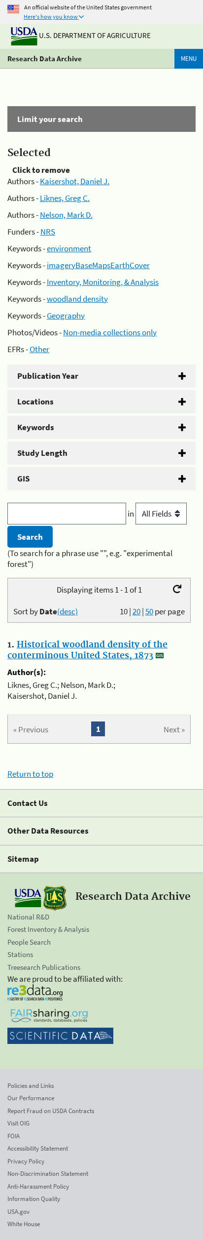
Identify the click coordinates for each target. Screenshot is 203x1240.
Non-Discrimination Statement (47, 1173)
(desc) (67, 611)
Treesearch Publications (43, 967)
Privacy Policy (25, 1161)
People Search (29, 942)
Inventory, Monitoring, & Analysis (103, 282)
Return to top (30, 773)
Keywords (35, 427)
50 (149, 611)
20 (136, 611)
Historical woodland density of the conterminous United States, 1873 (87, 650)
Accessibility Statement (37, 1148)
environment (69, 248)
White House (23, 1224)
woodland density (77, 298)
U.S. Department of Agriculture (94, 35)
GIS (23, 478)
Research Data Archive (44, 58)
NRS (47, 231)
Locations (35, 401)
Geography (66, 315)
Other (39, 349)
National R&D (28, 916)
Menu (189, 58)
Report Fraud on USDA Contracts (50, 1111)
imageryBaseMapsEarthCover (98, 265)
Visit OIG (18, 1123)
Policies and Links (30, 1085)
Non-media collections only (110, 332)
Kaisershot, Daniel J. (74, 181)
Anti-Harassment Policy (38, 1186)
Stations (20, 954)
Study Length (42, 452)
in (131, 513)
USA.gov (18, 1211)
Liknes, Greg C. (65, 198)
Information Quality (33, 1199)
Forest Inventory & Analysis (48, 929)
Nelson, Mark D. (66, 214)
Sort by (45, 611)
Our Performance (30, 1098)
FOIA (13, 1136)
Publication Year (47, 375)
